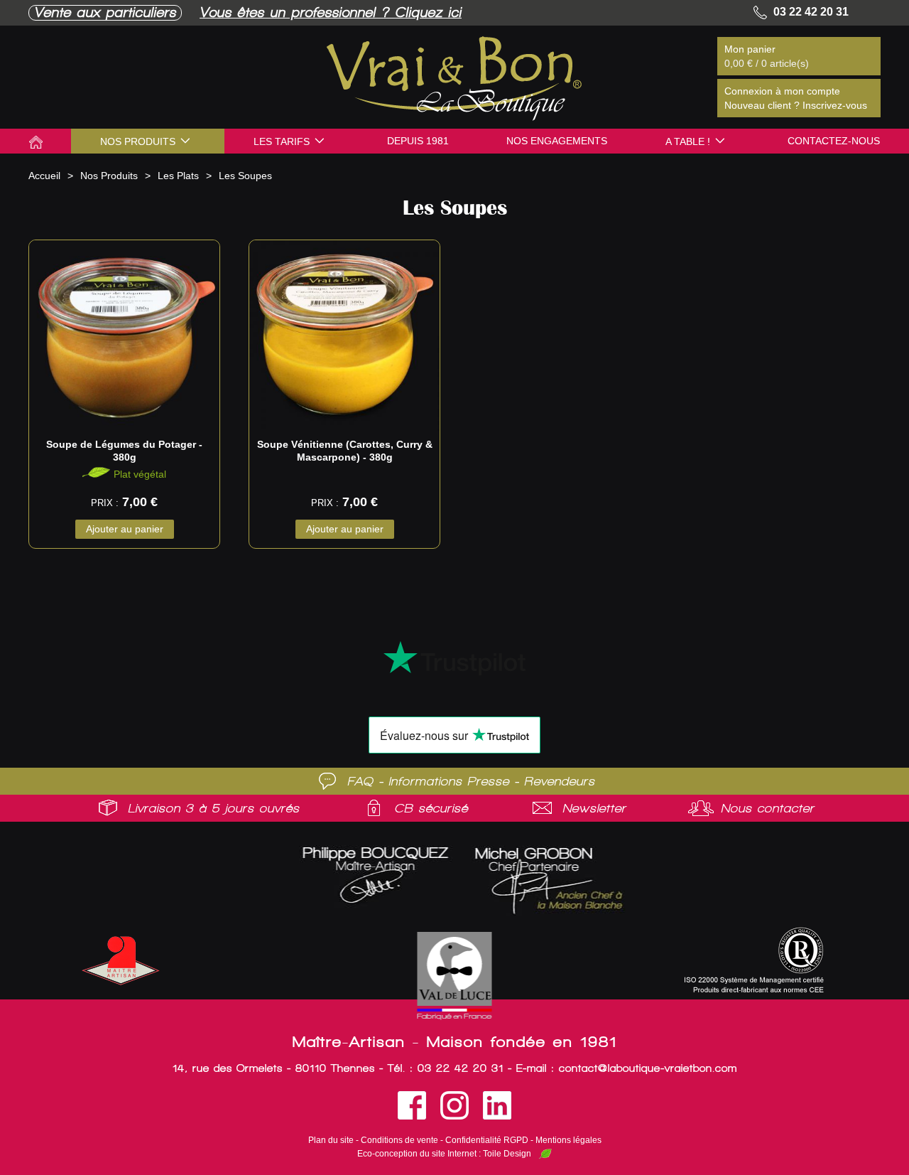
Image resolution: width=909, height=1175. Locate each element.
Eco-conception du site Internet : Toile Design (444, 1154)
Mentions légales (568, 1140)
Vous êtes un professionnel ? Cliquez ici (331, 12)
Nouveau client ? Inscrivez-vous (795, 105)
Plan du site (331, 1140)
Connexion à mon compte (782, 91)
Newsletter (594, 808)
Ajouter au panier (124, 529)
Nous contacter (768, 808)
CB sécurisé (431, 808)
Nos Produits (109, 175)
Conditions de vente (399, 1140)
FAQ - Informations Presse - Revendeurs (471, 781)
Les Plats (178, 175)
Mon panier (749, 49)
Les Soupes (245, 175)
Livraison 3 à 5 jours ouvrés (214, 808)
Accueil (44, 175)
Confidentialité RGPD (486, 1140)
